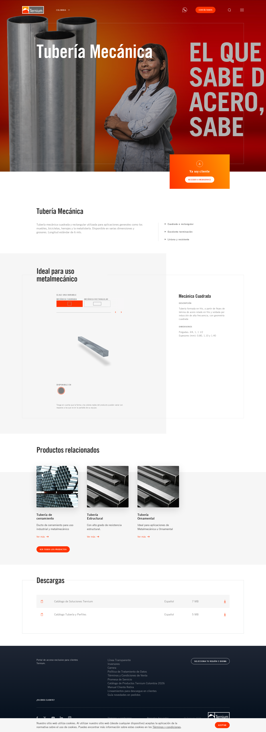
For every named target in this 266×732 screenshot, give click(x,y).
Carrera (112, 667)
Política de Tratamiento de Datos (127, 671)
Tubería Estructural (95, 516)
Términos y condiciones (167, 727)
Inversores (114, 663)
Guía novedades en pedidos (124, 694)
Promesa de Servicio (120, 679)
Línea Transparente (119, 660)
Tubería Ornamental (146, 516)
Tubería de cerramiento (45, 516)
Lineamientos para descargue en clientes (132, 691)
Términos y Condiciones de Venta (127, 675)
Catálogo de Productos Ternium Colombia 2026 (136, 683)
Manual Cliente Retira (121, 687)
